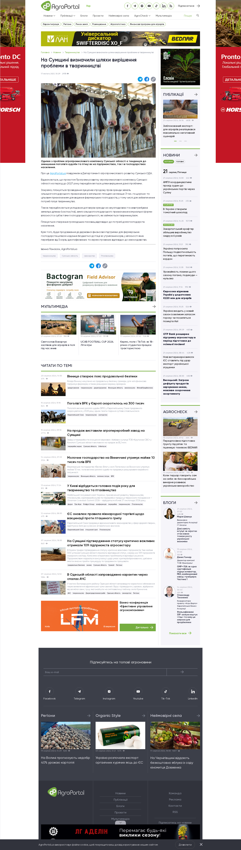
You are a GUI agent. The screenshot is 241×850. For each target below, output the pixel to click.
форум (70, 504)
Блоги (84, 15)
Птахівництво (107, 256)
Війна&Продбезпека (145, 388)
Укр (88, 5)
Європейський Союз (76, 415)
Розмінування (99, 24)
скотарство (103, 415)
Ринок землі (82, 24)
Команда (175, 793)
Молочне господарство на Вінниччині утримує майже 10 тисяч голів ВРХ (111, 460)
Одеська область (113, 593)
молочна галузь (103, 476)
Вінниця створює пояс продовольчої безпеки (102, 376)
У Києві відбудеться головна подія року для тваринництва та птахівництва (101, 488)
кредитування (73, 388)
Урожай (111, 565)
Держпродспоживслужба (95, 593)
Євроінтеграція (51, 24)
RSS (175, 811)
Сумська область (70, 256)
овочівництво (130, 388)
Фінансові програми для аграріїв (147, 24)
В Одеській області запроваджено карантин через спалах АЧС (107, 577)
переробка (112, 504)
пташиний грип (91, 530)
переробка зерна (75, 446)
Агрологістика (117, 24)
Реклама (175, 799)
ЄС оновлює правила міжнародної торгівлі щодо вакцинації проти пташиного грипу (105, 516)
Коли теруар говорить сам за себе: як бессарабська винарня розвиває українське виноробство (180, 480)
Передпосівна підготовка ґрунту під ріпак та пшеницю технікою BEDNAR (180, 444)
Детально (142, 627)
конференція (101, 504)
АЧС (69, 593)
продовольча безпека (76, 565)
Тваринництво (72, 52)
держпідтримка (100, 388)
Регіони (67, 24)
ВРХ (112, 476)
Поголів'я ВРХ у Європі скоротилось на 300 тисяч (105, 403)
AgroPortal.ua (58, 173)
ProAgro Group (88, 504)
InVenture (102, 446)
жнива (89, 565)
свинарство (89, 256)
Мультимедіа (164, 15)
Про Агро (77, 504)
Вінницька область (115, 388)
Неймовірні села (119, 15)
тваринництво (49, 256)
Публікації (120, 799)
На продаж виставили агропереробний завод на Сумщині (106, 433)
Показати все (178, 633)
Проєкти (98, 15)
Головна (45, 52)
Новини (57, 52)
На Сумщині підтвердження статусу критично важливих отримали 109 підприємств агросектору (111, 543)
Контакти (175, 805)
